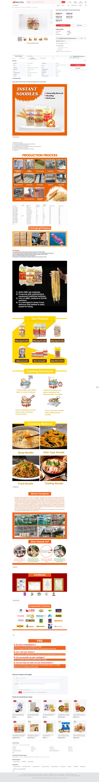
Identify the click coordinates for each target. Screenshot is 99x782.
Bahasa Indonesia (78, 775)
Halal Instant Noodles (35, 7)
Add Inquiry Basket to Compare (33, 43)
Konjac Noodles (82, 766)
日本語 (61, 775)
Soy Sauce (32, 747)
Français (36, 775)
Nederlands (51, 775)
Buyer (63, 5)
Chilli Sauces (70, 747)
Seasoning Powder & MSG (16, 750)
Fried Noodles (24, 761)
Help (68, 5)
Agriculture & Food (17, 7)
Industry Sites (56, 774)
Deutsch (48, 775)
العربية (55, 775)
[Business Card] (85, 60)
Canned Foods (70, 750)
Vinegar (32, 750)
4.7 (74, 57)
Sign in (86, 2)
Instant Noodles (28, 7)
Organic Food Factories (45, 766)
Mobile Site (71, 774)
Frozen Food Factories (16, 766)
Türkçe (70, 775)
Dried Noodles (76, 766)
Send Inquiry (63, 25)
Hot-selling (14, 747)
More (13, 770)
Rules (86, 5)
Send (20, 692)
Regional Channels (61, 774)
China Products (29, 774)
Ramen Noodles (30, 761)
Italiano (44, 775)
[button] (64, 58)
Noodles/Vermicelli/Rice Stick (54, 750)
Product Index (67, 774)
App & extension (74, 5)
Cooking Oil (14, 748)
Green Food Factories (36, 766)
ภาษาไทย (66, 775)
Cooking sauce (33, 748)
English (25, 775)
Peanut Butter (70, 748)
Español (29, 775)
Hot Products (24, 774)
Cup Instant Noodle (16, 761)
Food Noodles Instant (54, 766)
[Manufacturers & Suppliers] (18, 2)
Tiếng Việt (73, 775)
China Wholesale (45, 774)
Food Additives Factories (26, 766)
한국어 (58, 775)
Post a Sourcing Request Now (41, 692)
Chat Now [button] (80, 25)
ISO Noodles (69, 766)
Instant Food (23, 7)
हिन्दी (63, 775)
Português (32, 775)
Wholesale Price (51, 774)
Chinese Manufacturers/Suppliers (37, 774)
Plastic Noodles (62, 766)
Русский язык (40, 775)
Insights (75, 774)
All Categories (16, 5)
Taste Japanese (52, 748)
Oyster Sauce (52, 747)
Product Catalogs (27, 744)
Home (13, 7)
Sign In (57, 51)
